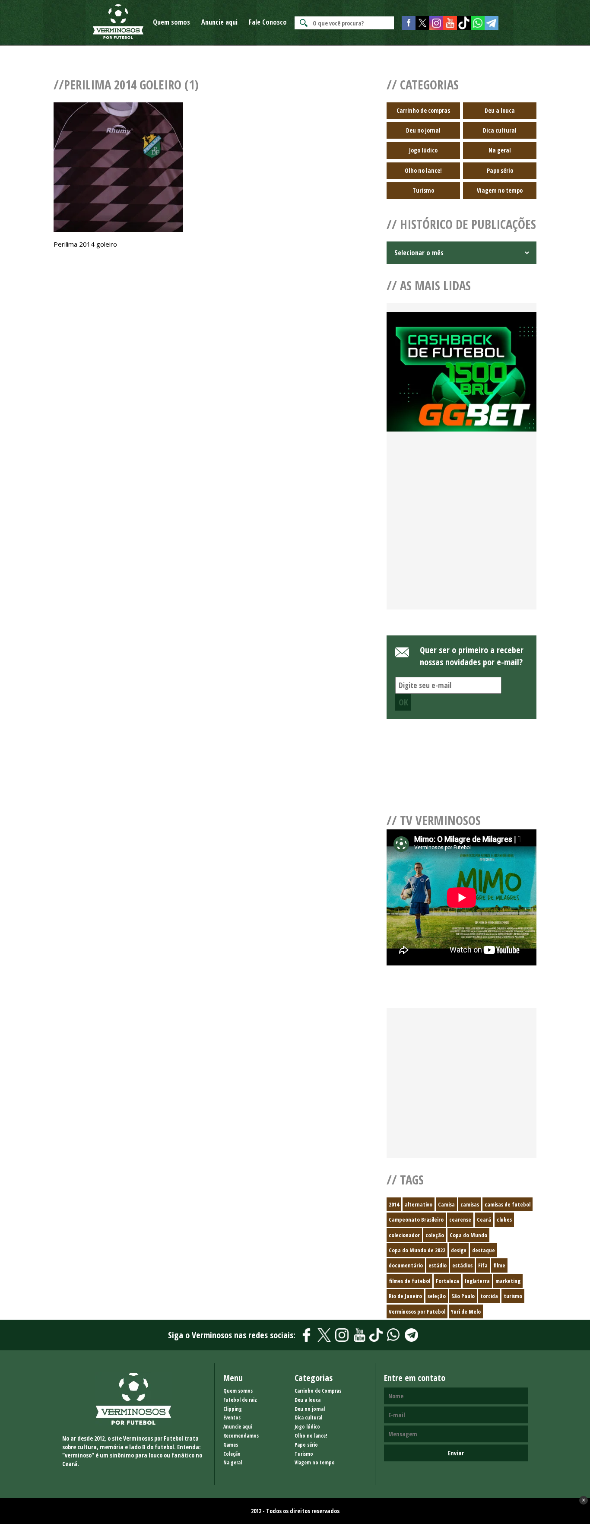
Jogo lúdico (423, 150)
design (458, 1250)
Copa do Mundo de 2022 (417, 1250)
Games (230, 1444)
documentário (406, 1265)
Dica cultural (500, 130)
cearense (460, 1219)
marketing (507, 1281)
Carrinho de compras (423, 110)
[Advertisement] (461, 530)
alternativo (418, 1204)
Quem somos (171, 22)
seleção (437, 1296)
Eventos (232, 1417)
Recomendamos (241, 1435)
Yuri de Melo (466, 1311)
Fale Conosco (268, 22)
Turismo (423, 190)
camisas (469, 1204)
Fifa (483, 1265)
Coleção (232, 1453)
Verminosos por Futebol (417, 1311)
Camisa (446, 1204)
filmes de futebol (409, 1281)
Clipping (232, 1409)
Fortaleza (447, 1281)
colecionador (404, 1235)
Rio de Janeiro (405, 1296)
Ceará (484, 1219)
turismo (513, 1296)
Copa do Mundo (468, 1235)
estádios (462, 1265)
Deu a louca (500, 110)
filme (499, 1265)
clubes (504, 1219)
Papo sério (500, 170)
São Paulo (463, 1296)
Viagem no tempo (500, 190)
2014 (394, 1204)
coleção (434, 1235)
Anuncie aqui (219, 22)
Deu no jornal (423, 130)
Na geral (499, 150)
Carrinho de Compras (318, 1390)
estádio (437, 1265)
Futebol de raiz (240, 1399)
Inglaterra (477, 1281)
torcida (489, 1296)
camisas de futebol (507, 1204)
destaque (483, 1250)
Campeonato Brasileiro (416, 1219)
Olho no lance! (423, 170)
